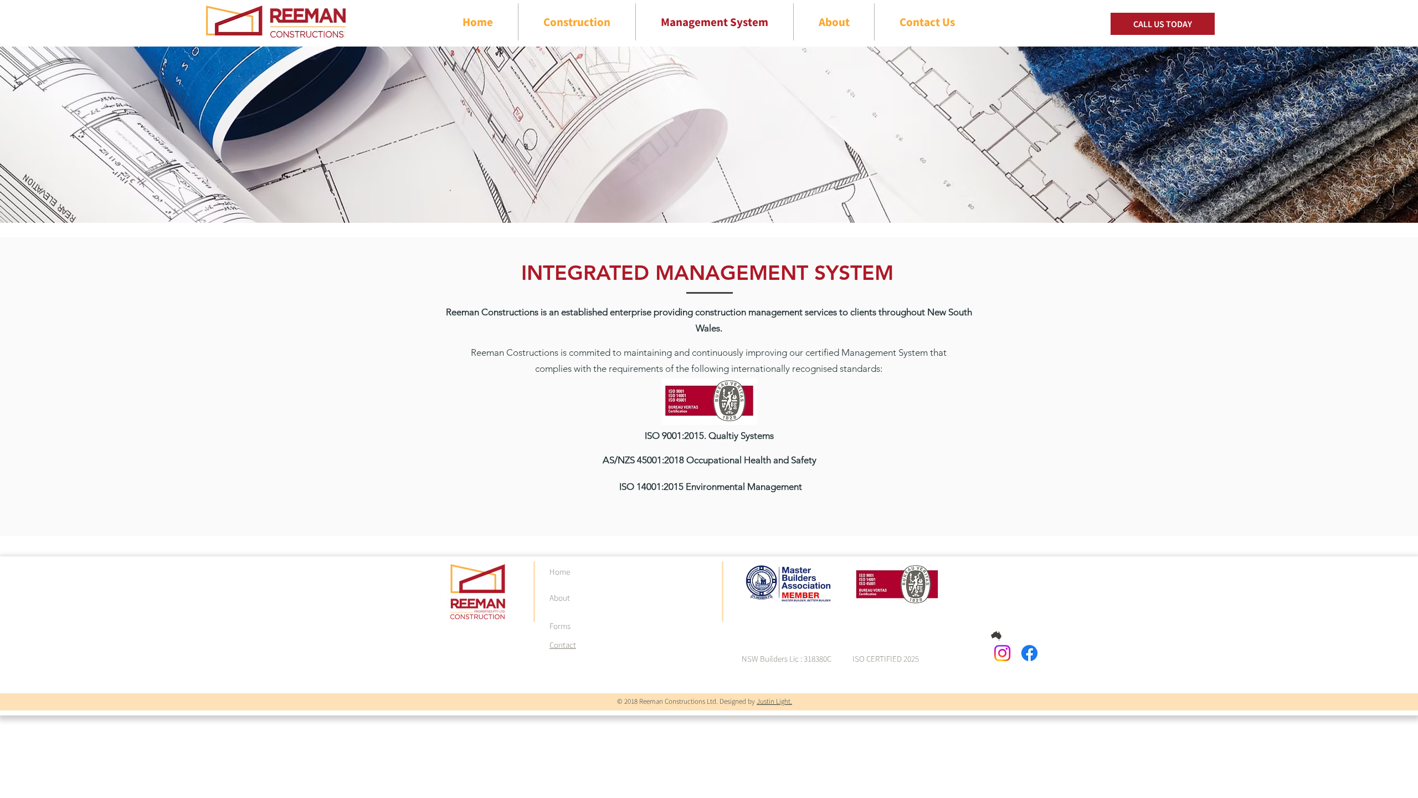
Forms (560, 626)
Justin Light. (774, 701)
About (559, 597)
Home (559, 571)
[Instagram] (1002, 653)
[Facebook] (1029, 653)
